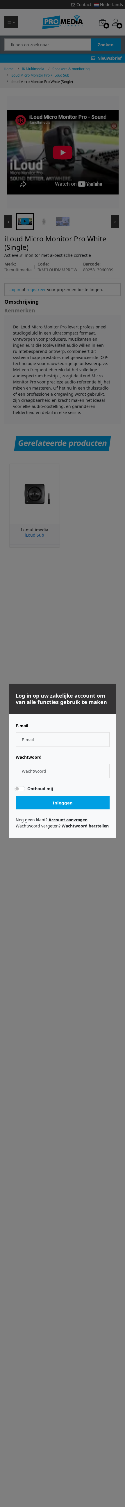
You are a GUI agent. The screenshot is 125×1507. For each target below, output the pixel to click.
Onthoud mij (40, 788)
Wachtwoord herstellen (85, 826)
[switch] (19, 788)
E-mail (22, 726)
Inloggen (63, 803)
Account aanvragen (68, 820)
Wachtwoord (29, 757)
